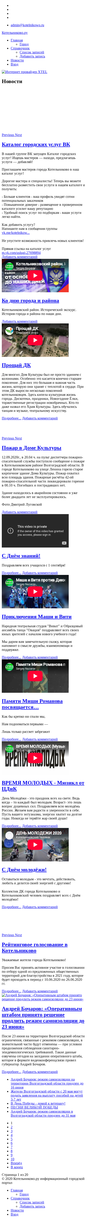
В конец (17, 1167)
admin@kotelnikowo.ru (27, 25)
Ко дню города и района (30, 300)
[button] (8, 135)
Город (24, 44)
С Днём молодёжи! (24, 870)
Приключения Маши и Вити (37, 616)
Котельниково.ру (15, 33)
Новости (17, 60)
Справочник (20, 48)
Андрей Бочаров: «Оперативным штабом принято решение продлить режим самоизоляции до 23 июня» (43, 1018)
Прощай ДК (16, 365)
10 (12, 1159)
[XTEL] (24, 72)
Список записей (32, 52)
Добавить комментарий (19, 257)
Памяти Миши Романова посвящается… (32, 704)
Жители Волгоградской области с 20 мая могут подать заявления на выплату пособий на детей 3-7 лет (47, 1095)
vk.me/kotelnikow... (16, 233)
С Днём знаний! (21, 556)
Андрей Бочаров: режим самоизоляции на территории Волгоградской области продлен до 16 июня (47, 1083)
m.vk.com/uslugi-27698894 (21, 253)
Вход (14, 64)
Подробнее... (11, 418)
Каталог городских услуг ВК (36, 144)
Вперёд (16, 1163)
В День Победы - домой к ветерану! (38, 1103)
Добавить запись (32, 56)
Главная (17, 40)
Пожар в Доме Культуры (31, 448)
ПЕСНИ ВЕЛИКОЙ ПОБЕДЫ (34, 1107)
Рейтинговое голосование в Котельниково (35, 947)
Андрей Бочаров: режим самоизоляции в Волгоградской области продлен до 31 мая (43, 1113)
